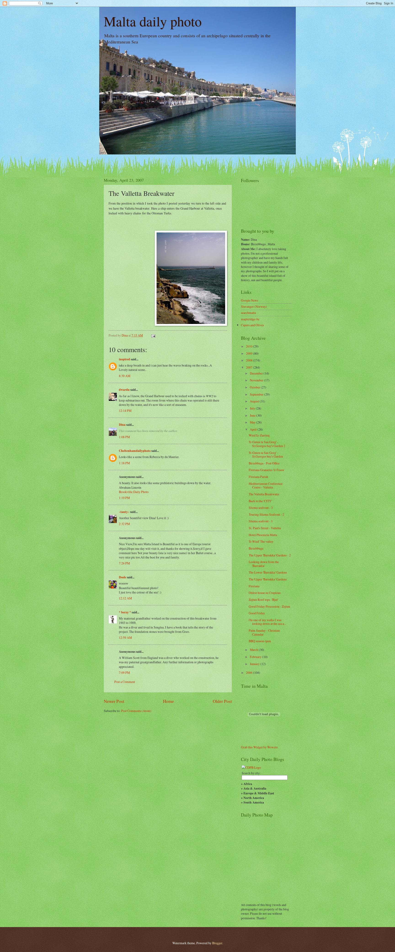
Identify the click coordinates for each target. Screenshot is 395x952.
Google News (249, 300)
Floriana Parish (258, 477)
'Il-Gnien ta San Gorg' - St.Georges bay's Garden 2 (267, 444)
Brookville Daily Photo (134, 492)
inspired (124, 359)
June (253, 415)
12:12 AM (125, 598)
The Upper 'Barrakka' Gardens (268, 579)
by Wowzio (270, 747)
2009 (249, 353)
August (255, 401)
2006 (249, 672)
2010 (249, 346)
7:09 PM (124, 672)
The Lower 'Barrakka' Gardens (268, 572)
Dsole (122, 577)
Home (168, 701)
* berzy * (125, 612)
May (253, 422)
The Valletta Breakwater (264, 494)
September (257, 394)
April (253, 429)
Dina (122, 424)
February (256, 657)
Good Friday (257, 613)
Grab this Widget (252, 747)
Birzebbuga (256, 548)
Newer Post (114, 701)
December (257, 373)
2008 (249, 360)
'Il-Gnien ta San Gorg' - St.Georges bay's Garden (266, 454)
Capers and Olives (252, 325)
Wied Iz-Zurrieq (259, 435)
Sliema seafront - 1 (261, 521)
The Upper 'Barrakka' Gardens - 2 (270, 555)
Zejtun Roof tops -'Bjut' (263, 599)
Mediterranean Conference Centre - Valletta (266, 485)
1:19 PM (124, 498)
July (253, 408)
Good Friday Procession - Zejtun (269, 606)
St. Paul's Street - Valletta (265, 528)
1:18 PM (124, 463)
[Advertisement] (130, 727)
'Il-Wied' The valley (261, 541)
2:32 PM (124, 524)
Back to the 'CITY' (260, 501)
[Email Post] (153, 335)
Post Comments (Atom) (136, 711)
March (254, 649)
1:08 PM (124, 437)
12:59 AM (125, 637)
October (255, 387)
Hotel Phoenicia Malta (263, 535)
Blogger (217, 943)
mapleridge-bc (250, 319)
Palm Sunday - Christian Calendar (264, 632)
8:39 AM (124, 376)
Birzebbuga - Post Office (264, 463)
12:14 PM (125, 410)
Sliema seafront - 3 (261, 507)
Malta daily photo (153, 21)
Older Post (222, 701)
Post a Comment (124, 682)
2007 (249, 367)
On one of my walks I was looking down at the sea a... (267, 622)
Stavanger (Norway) (254, 306)
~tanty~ (124, 512)
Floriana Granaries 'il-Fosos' (266, 470)
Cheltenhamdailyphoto (135, 450)
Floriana (254, 586)
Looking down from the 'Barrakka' (264, 564)
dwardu (124, 389)
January (255, 664)
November (257, 380)
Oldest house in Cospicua (264, 593)
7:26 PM (124, 563)
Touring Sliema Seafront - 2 (266, 514)
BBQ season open (260, 641)
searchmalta (248, 312)
